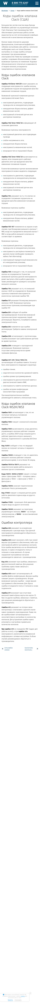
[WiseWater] (5, 3)
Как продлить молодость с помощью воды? (29, 649)
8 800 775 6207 (20, 3)
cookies (23, 996)
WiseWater (5, 10)
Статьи (12, 10)
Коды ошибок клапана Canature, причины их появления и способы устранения (9, 649)
